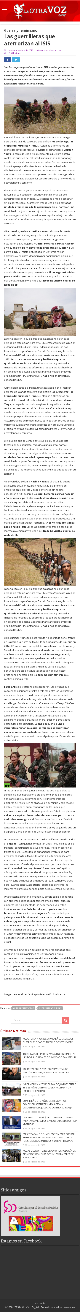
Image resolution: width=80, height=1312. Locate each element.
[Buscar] (65, 1020)
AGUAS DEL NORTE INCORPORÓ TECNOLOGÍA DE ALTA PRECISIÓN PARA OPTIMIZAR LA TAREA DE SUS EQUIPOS (49, 1154)
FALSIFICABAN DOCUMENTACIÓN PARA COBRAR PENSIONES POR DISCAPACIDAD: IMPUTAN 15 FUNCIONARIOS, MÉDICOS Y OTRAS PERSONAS (49, 1137)
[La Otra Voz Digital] (40, 10)
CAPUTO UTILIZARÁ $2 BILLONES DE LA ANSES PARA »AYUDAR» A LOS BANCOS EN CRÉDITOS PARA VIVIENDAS (50, 1121)
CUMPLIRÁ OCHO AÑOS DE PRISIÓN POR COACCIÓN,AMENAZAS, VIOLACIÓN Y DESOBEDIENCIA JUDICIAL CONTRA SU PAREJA (47, 1104)
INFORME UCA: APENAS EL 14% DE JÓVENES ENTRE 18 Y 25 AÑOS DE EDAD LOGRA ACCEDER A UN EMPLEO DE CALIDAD (49, 1087)
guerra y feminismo (23, 1008)
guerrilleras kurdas (50, 1008)
